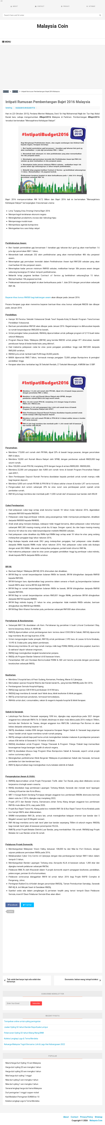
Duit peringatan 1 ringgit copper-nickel (22, 1092)
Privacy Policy (86, 1117)
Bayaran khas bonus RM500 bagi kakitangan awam (28, 297)
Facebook (13, 905)
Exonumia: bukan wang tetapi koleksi (81, 979)
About (66, 1117)
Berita (10, 911)
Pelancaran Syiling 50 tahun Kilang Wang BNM (24, 1033)
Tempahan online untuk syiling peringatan (22, 1021)
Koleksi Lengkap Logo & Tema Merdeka (21, 1038)
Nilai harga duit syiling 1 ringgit (18, 1076)
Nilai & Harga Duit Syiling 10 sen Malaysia (23, 1063)
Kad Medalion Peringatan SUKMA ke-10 (22, 1097)
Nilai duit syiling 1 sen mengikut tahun (21, 1084)
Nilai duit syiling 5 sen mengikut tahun (21, 1080)
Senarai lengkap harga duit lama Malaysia (23, 1088)
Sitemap (98, 1117)
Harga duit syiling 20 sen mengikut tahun (23, 1067)
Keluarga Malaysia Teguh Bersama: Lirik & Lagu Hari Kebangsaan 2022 (34, 1044)
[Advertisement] (52, 67)
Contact (74, 1117)
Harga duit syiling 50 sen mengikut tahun (23, 1071)
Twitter (28, 905)
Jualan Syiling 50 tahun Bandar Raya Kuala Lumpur (26, 1027)
